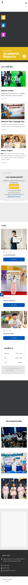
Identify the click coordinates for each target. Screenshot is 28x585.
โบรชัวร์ (9, 214)
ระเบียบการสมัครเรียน (13, 389)
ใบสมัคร (9, 211)
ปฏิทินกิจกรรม (11, 207)
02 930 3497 (6, 565)
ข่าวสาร (9, 409)
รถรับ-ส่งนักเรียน (11, 394)
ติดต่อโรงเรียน (11, 404)
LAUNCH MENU (7, 173)
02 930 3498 (6, 568)
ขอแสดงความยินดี (8, 333)
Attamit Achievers (9, 300)
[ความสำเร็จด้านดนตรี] (14, 239)
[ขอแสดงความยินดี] (14, 319)
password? (13, 190)
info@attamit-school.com (13, 196)
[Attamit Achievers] (14, 280)
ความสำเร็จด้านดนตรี (9, 255)
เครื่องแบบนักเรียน (12, 385)
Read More (14, 259)
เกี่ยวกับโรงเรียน (11, 400)
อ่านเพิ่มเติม (4, 98)
